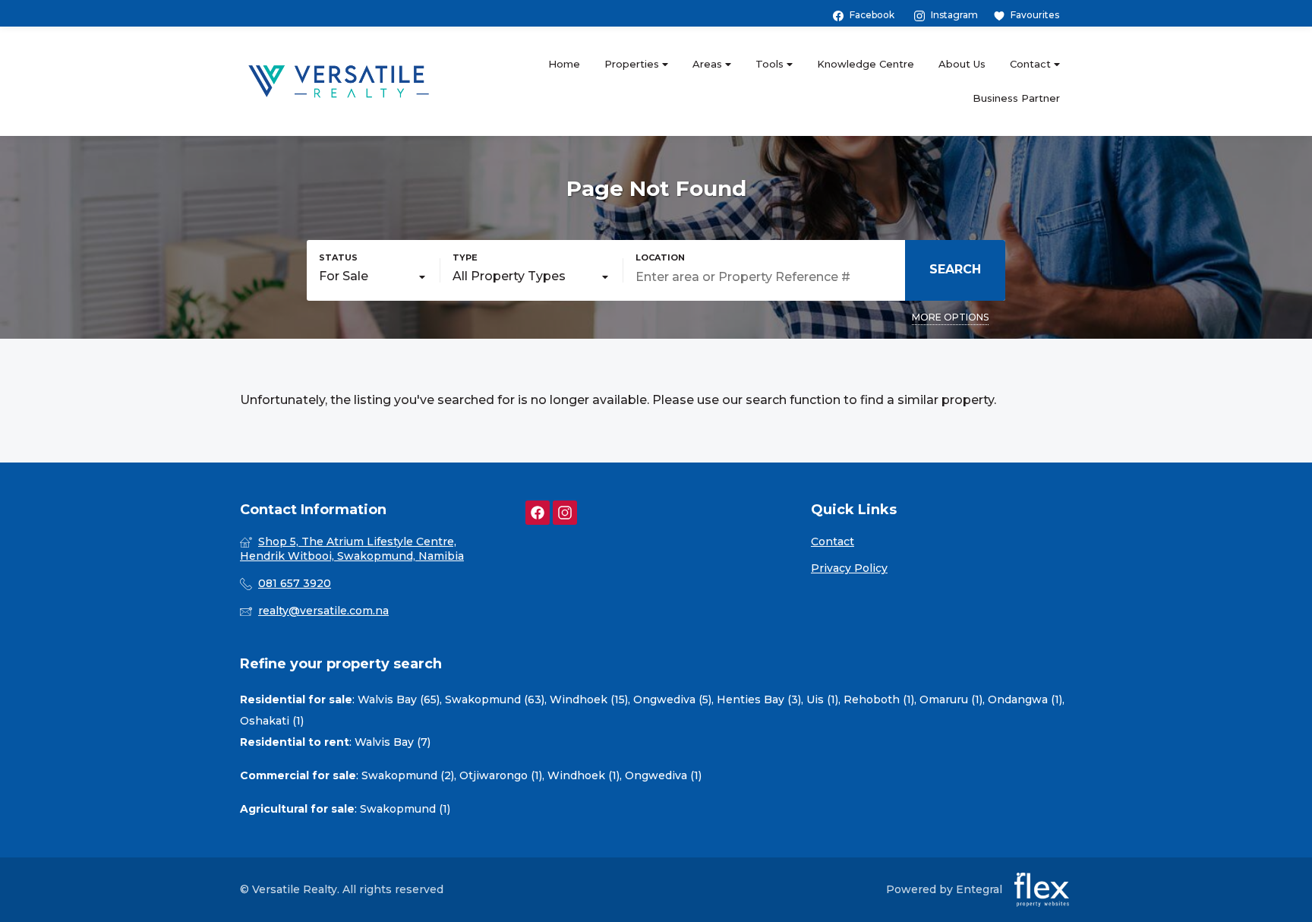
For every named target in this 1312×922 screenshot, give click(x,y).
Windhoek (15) (589, 699)
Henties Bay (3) (759, 699)
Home (564, 64)
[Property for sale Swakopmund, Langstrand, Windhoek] (338, 81)
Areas (708, 64)
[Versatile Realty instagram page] (565, 513)
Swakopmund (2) (407, 775)
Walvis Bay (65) (399, 699)
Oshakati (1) (272, 721)
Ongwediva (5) (672, 699)
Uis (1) (822, 699)
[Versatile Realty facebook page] (537, 513)
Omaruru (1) (950, 699)
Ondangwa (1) (1025, 699)
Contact (1032, 64)
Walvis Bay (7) (392, 742)
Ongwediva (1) (663, 775)
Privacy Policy (849, 568)
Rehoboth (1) (879, 699)
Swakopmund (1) (405, 809)
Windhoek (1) (583, 775)
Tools (771, 64)
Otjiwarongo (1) (500, 775)
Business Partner (1016, 98)
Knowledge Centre (865, 64)
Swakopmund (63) (494, 699)
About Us (962, 64)
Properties (633, 64)
